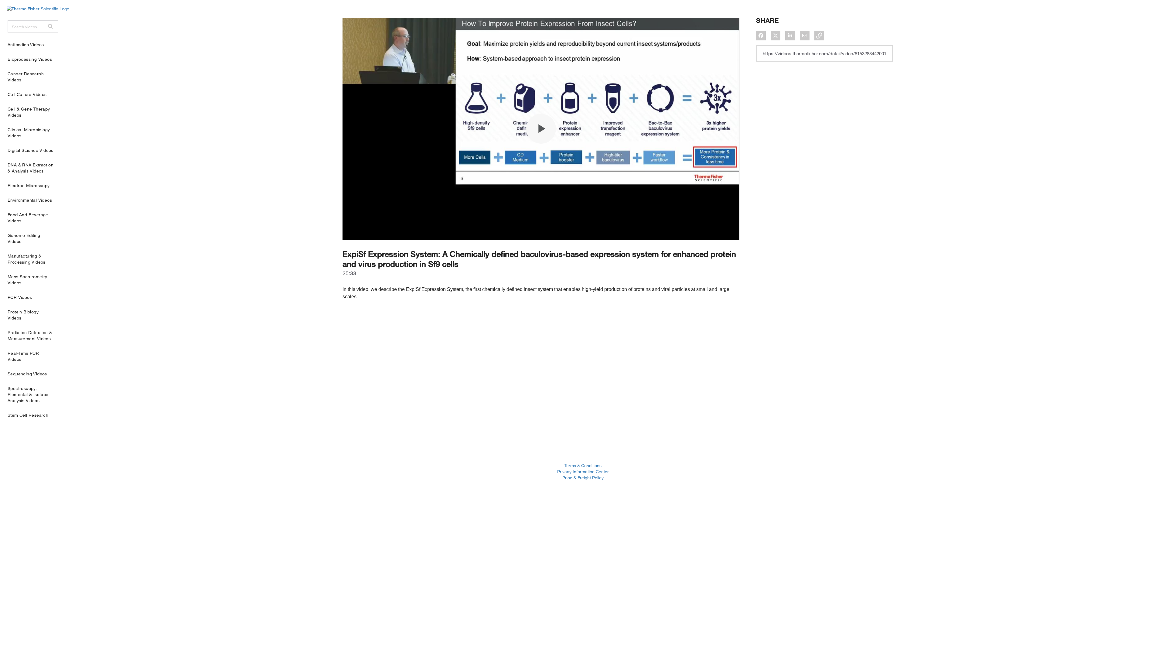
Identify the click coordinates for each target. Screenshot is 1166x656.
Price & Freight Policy (583, 477)
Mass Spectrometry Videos (27, 279)
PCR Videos (20, 297)
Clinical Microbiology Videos (29, 132)
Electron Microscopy (29, 185)
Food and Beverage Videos (28, 217)
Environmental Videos (30, 200)
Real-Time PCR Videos (23, 356)
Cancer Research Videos (26, 76)
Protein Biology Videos (23, 314)
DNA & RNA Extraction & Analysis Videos (30, 167)
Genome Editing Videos (24, 238)
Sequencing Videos (27, 373)
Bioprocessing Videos (30, 59)
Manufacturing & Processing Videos (27, 259)
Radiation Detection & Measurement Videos (30, 335)
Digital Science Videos (30, 150)
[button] (50, 26)
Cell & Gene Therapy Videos (29, 112)
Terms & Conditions (583, 465)
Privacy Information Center (583, 471)
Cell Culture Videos (27, 94)
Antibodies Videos (26, 44)
